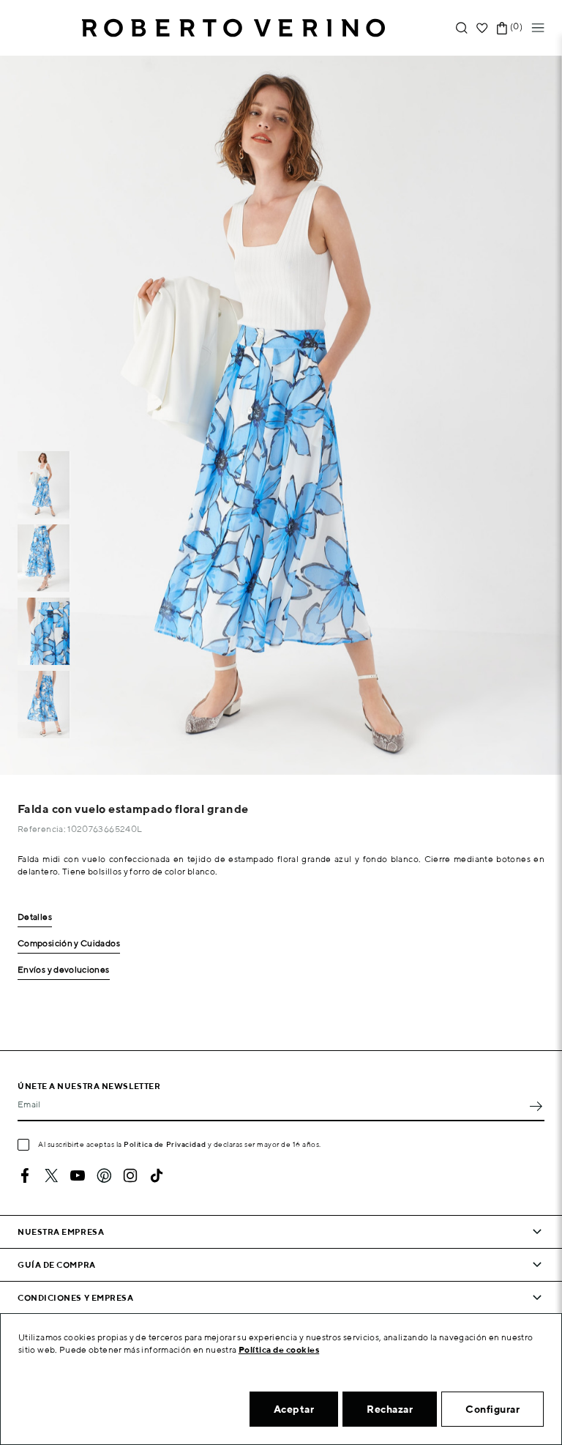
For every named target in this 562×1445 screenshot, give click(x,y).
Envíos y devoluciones (64, 970)
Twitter (51, 1175)
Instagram (130, 1175)
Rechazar (390, 1409)
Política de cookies (279, 1349)
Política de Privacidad (165, 1144)
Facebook (25, 1175)
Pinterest (104, 1175)
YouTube (77, 1175)
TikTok (156, 1175)
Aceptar (294, 1409)
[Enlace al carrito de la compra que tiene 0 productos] (502, 28)
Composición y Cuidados (69, 943)
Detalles (35, 917)
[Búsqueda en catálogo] (462, 28)
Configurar (492, 1409)
